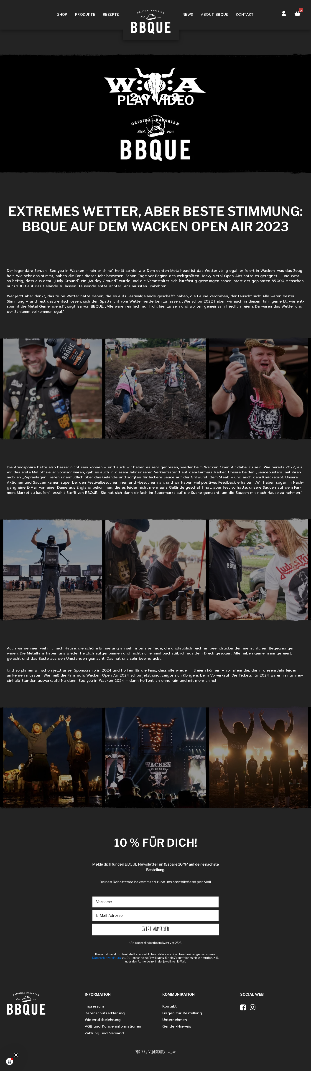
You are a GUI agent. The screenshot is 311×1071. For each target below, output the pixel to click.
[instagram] (253, 1007)
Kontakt (245, 14)
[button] (10, 1061)
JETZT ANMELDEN (155, 929)
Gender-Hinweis (176, 1026)
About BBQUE (214, 14)
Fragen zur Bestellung (182, 1013)
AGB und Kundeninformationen (113, 1026)
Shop (62, 14)
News (188, 14)
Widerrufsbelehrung (103, 1020)
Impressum (94, 1006)
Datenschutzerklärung (105, 1013)
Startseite (151, 14)
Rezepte (111, 14)
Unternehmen (174, 1020)
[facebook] (243, 1007)
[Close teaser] (16, 1055)
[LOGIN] (284, 12)
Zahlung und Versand (104, 1033)
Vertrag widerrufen (150, 1052)
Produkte (85, 14)
